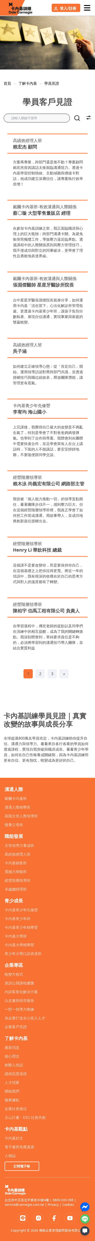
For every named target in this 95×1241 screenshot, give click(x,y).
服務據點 (12, 1099)
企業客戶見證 (16, 1026)
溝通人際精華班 (17, 807)
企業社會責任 (16, 1108)
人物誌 (10, 1155)
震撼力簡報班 (16, 871)
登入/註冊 (68, 8)
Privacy (53, 1204)
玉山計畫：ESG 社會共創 (25, 1117)
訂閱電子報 (22, 1166)
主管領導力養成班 (19, 845)
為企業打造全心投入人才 (25, 1018)
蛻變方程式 (14, 974)
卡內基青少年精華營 (21, 927)
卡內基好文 (14, 1138)
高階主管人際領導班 (21, 816)
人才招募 (12, 1082)
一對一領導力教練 (19, 1009)
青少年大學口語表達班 (23, 953)
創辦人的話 (14, 1064)
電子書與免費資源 (19, 1146)
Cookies (68, 1204)
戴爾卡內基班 (16, 798)
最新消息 (12, 1047)
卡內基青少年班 (17, 918)
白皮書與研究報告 (19, 1000)
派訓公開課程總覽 (19, 983)
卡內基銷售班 (16, 862)
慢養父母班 (14, 824)
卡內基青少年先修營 (21, 909)
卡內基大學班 (16, 936)
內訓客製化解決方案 (21, 991)
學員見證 (51, 83)
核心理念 (12, 1056)
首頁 (7, 83)
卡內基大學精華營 (19, 944)
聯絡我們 (12, 1091)
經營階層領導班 (17, 880)
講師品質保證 (16, 1073)
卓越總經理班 (16, 889)
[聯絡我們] (84, 1230)
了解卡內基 (27, 83)
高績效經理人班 (17, 854)
